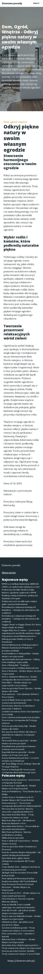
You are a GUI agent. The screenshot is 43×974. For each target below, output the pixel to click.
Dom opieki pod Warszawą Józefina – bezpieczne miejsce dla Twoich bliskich (19, 880)
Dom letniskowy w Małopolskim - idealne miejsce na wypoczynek (20, 655)
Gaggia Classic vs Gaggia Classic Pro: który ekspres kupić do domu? (21, 626)
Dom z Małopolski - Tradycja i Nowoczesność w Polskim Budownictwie (20, 666)
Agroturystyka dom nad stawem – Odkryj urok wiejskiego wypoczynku (21, 660)
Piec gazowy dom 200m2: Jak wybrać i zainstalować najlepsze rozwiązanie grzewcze (19, 735)
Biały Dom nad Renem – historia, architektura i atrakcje (16, 833)
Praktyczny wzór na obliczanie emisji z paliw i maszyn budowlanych (19, 602)
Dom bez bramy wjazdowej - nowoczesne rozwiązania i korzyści (21, 781)
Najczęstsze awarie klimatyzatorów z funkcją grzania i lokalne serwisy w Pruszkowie (19, 639)
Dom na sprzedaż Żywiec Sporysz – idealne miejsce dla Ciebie (21, 689)
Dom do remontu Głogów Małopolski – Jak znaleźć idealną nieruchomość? (21, 853)
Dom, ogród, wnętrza (15, 121)
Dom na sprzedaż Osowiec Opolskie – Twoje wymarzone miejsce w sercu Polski (21, 952)
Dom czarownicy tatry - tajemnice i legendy (18, 935)
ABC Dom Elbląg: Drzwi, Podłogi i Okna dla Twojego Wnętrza (21, 765)
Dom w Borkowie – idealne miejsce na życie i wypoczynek (21, 672)
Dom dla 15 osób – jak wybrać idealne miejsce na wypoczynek (18, 911)
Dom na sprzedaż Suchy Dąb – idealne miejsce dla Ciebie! (19, 727)
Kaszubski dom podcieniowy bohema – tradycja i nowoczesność (19, 747)
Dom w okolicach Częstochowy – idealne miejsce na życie (20, 842)
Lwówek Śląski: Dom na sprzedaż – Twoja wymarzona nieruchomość (20, 701)
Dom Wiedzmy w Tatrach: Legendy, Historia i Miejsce (18, 900)
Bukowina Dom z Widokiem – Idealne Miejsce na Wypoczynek (18, 940)
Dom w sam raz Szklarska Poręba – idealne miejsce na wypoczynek (21, 917)
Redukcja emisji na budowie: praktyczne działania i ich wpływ (20, 597)
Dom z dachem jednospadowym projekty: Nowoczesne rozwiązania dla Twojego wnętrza (21, 720)
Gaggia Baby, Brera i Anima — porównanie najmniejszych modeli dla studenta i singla (21, 631)
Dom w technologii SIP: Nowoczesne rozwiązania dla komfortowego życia (18, 771)
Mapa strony (9, 572)
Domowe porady (12, 3)
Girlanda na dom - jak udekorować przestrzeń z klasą (17, 923)
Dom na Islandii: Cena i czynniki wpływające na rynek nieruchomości (18, 906)
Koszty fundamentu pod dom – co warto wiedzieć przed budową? (20, 759)
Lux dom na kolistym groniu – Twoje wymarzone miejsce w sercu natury (18, 929)
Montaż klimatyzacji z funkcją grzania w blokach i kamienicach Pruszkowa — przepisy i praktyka (20, 648)
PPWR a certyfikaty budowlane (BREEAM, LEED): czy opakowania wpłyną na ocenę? (21, 585)
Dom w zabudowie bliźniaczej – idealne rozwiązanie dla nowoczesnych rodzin (19, 678)
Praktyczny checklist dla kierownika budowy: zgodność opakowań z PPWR (19, 591)
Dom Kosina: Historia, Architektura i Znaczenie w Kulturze (18, 707)
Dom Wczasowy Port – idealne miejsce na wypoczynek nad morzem (21, 894)
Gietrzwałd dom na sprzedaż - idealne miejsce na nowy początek (19, 742)
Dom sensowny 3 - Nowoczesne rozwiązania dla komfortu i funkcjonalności (21, 804)
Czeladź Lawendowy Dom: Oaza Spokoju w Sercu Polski (21, 713)
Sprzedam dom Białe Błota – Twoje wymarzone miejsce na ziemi (18, 816)
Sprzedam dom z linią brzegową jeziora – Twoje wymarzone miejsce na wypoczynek (21, 946)
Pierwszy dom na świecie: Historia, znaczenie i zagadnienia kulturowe (17, 810)
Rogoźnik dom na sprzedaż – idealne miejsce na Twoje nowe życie (18, 753)
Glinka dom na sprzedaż (13, 838)
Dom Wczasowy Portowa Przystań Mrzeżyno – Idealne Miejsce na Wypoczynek (18, 887)
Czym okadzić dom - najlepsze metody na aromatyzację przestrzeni (21, 868)
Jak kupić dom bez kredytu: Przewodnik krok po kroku (20, 874)
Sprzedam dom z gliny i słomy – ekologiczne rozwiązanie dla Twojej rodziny (18, 861)
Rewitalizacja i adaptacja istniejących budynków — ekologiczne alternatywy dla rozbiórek (20, 610)
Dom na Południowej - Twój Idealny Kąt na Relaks (21, 792)
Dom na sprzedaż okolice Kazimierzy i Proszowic (19, 848)
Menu (35, 3)
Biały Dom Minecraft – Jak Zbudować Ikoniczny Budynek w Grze (18, 821)
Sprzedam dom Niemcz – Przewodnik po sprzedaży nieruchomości (20, 827)
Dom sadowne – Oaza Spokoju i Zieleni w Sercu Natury (20, 695)
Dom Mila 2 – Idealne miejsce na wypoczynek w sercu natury (16, 684)
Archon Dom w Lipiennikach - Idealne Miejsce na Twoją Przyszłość (19, 787)
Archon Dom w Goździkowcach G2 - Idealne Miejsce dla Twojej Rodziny (18, 798)
